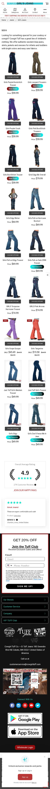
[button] (35, 485)
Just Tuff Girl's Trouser (37, 390)
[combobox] (9, 565)
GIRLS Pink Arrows (37, 306)
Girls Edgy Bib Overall (37, 175)
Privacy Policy (37, 579)
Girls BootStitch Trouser (13, 175)
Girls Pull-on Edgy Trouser (13, 260)
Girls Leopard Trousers (37, 82)
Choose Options (12, 77)
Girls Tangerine (37, 349)
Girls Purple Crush (13, 128)
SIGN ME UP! (25, 586)
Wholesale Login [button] (25, 747)
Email (8, 554)
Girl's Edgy (13, 434)
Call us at (25, 659)
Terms (7, 580)
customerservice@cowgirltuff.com (25, 664)
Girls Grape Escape (13, 349)
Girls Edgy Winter (13, 218)
